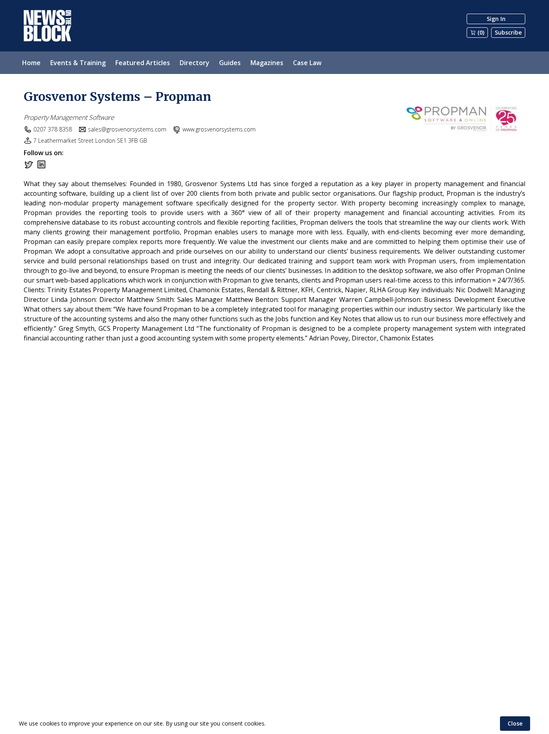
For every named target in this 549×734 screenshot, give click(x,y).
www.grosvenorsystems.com (219, 129)
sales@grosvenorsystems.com (127, 129)
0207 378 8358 (52, 129)
